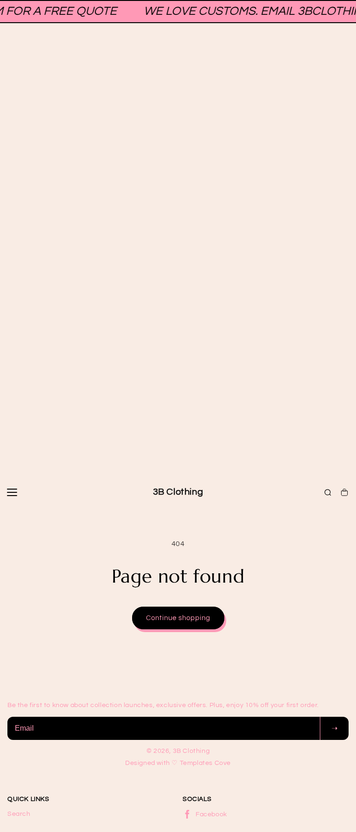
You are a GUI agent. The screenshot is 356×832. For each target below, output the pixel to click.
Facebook (211, 814)
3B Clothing (178, 492)
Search (19, 814)
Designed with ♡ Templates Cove (178, 763)
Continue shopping (178, 618)
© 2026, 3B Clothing (178, 751)
